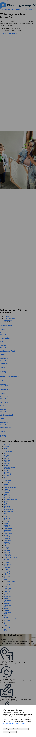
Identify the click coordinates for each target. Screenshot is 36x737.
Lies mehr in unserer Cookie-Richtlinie (14, 723)
